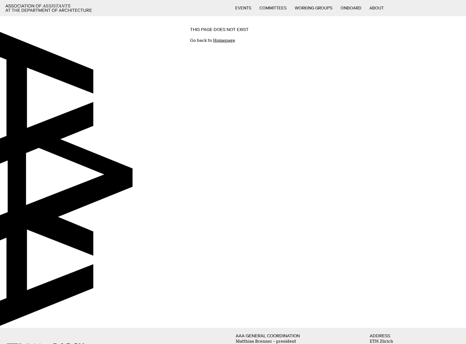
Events (243, 8)
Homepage (224, 40)
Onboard (351, 8)
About (376, 8)
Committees (273, 8)
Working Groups (314, 8)
